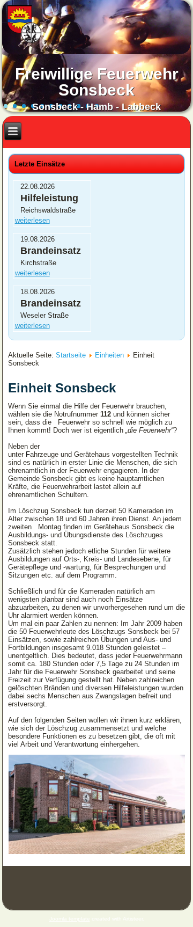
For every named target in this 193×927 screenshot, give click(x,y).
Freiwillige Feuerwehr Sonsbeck (97, 82)
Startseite (71, 355)
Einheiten (109, 355)
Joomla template (69, 919)
